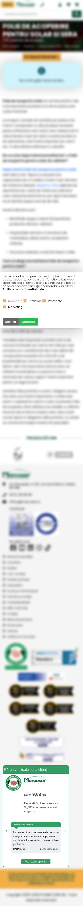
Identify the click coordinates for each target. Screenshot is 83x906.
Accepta (28, 322)
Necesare (15, 301)
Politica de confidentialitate (23, 289)
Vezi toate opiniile (35, 861)
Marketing (15, 307)
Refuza (10, 322)
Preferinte (55, 301)
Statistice (35, 301)
